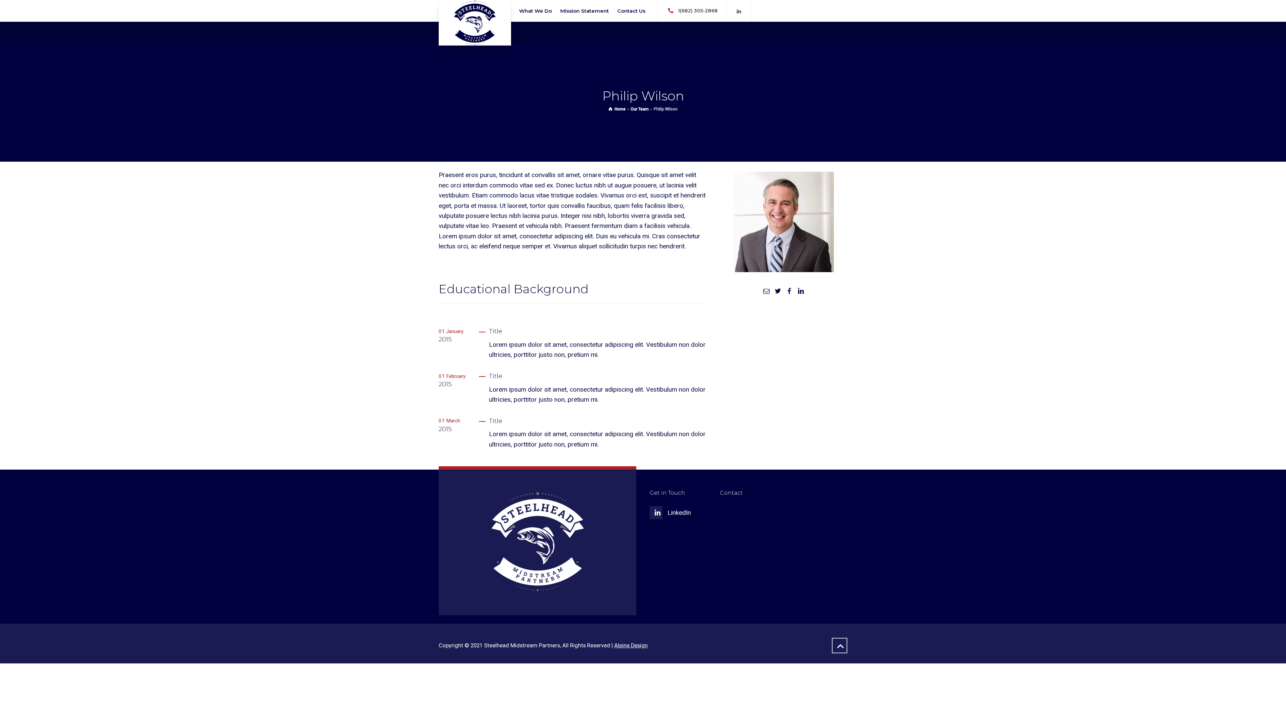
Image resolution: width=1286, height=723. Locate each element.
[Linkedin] (738, 11)
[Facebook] (789, 291)
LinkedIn (679, 512)
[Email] (766, 291)
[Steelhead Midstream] (475, 23)
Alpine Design (631, 645)
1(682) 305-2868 (698, 10)
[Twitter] (777, 291)
